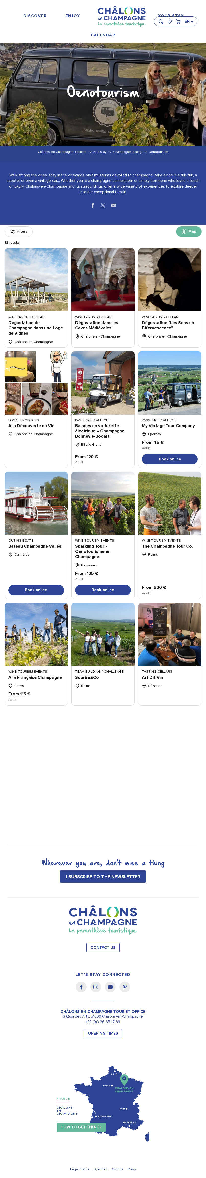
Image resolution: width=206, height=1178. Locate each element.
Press (132, 1169)
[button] (162, 19)
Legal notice (79, 1169)
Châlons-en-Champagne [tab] (67, 1111)
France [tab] (63, 1099)
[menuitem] (35, 16)
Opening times (103, 1033)
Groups (117, 1169)
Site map (101, 1169)
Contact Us (103, 947)
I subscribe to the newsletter (103, 876)
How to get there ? (81, 1127)
